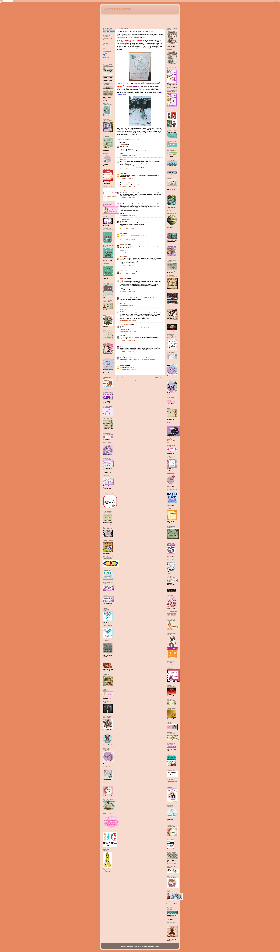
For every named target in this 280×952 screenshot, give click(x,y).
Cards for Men (121, 83)
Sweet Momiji (124, 278)
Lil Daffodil (123, 219)
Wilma (121, 159)
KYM (137, 45)
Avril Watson (105, 53)
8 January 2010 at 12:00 (127, 178)
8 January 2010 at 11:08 (127, 168)
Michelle (122, 256)
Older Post (159, 378)
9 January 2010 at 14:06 (127, 340)
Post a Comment (123, 372)
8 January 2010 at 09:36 (128, 155)
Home (140, 378)
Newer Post (121, 378)
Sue (121, 335)
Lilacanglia (123, 144)
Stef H (122, 233)
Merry (121, 270)
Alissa (121, 309)
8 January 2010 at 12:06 (127, 186)
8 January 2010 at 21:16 (127, 265)
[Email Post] (138, 139)
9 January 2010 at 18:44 (127, 361)
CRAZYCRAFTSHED (126, 324)
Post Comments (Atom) (131, 380)
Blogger (157, 946)
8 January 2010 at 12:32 (127, 197)
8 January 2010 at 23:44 (127, 305)
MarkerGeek (123, 365)
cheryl (121, 173)
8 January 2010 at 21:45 (127, 291)
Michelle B (123, 296)
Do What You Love (125, 345)
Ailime (145, 946)
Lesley (122, 356)
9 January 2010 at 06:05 (128, 331)
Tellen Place (120, 85)
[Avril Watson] (104, 56)
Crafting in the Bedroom (117, 8)
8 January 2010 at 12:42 (127, 215)
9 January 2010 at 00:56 (128, 320)
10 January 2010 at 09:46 (128, 369)
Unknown (122, 201)
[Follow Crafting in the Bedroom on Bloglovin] (109, 32)
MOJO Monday (127, 86)
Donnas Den (123, 244)
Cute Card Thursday (137, 82)
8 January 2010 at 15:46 (127, 239)
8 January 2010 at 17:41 (127, 252)
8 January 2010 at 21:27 (127, 273)
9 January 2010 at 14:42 (127, 351)
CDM (150, 88)
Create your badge (106, 57)
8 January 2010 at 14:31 (127, 228)
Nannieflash (123, 191)
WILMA (133, 41)
